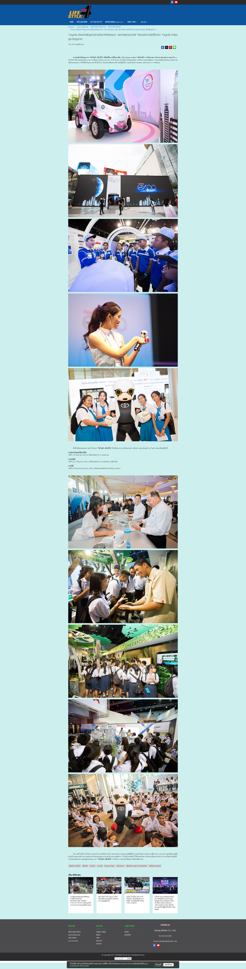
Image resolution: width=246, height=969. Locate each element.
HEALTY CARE (101, 932)
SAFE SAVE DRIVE (82, 22)
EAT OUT (99, 941)
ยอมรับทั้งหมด (168, 965)
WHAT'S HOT (131, 22)
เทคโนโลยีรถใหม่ (74, 935)
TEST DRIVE (72, 938)
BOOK (98, 935)
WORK (126, 932)
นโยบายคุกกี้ (85, 965)
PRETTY (99, 944)
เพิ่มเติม (144, 22)
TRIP (98, 938)
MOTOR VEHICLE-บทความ (114, 22)
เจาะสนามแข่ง (73, 941)
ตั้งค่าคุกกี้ (158, 965)
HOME (72, 22)
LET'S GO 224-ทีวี (96, 22)
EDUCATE (127, 935)
